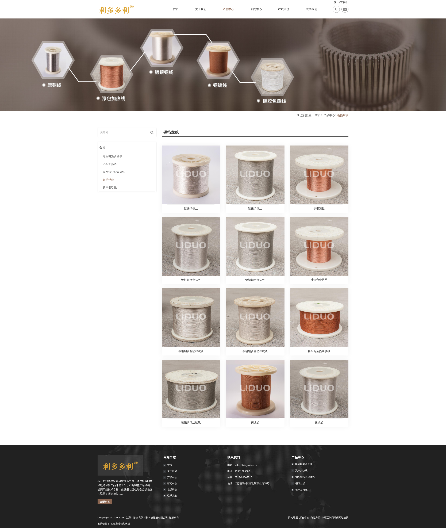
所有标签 (304, 517)
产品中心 (329, 115)
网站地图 (293, 517)
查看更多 (105, 501)
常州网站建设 (341, 517)
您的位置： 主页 (310, 115)
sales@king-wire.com (246, 465)
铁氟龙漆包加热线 (120, 523)
